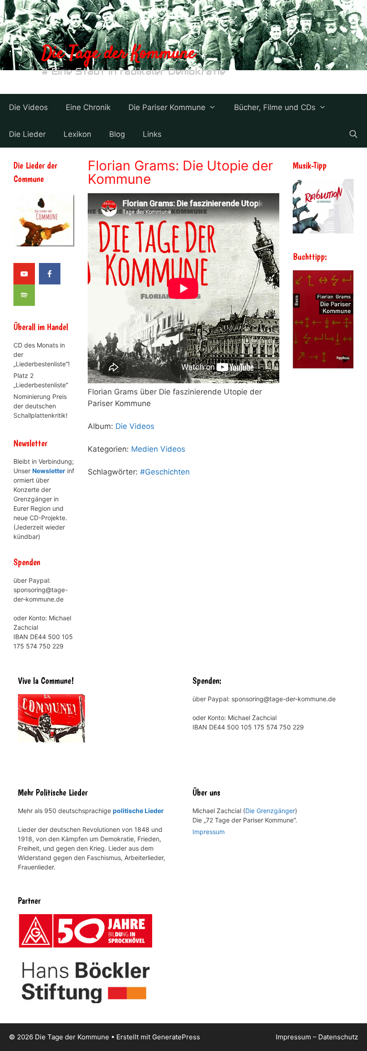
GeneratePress (176, 1037)
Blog (117, 134)
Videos (172, 449)
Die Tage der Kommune (119, 54)
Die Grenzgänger (270, 810)
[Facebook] (49, 273)
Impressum (208, 831)
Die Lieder (27, 134)
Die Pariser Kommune (166, 107)
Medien (144, 449)
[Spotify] (24, 295)
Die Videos (28, 107)
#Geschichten (165, 471)
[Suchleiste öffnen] (353, 134)
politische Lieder (138, 810)
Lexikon (77, 134)
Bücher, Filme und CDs (275, 107)
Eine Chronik (88, 107)
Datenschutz (338, 1037)
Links (152, 134)
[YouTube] (24, 273)
